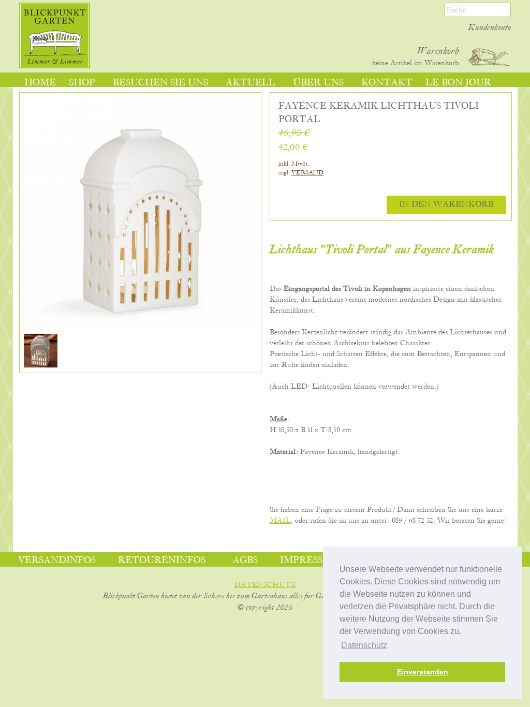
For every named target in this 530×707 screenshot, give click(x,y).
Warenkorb (438, 51)
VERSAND (307, 172)
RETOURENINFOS (161, 560)
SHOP (82, 83)
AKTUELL (250, 83)
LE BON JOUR (458, 83)
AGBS (245, 560)
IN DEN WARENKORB (446, 204)
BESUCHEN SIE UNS (160, 83)
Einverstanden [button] (422, 672)
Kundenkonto (489, 28)
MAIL (280, 520)
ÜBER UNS (318, 83)
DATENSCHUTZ (265, 585)
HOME (40, 83)
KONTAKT (387, 83)
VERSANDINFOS (57, 560)
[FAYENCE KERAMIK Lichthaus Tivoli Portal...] (40, 365)
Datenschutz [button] (364, 645)
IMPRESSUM (310, 560)
